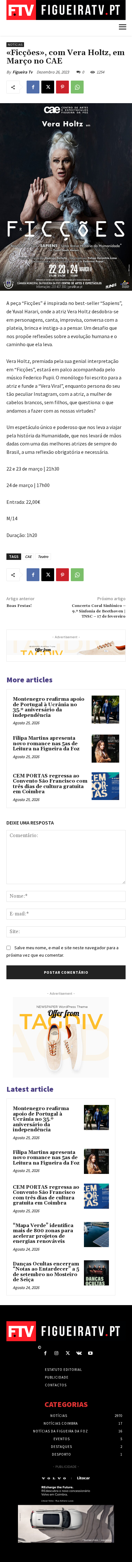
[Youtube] (90, 1353)
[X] (47, 87)
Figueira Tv (22, 72)
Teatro (43, 556)
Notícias (15, 45)
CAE (28, 556)
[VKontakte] (79, 1353)
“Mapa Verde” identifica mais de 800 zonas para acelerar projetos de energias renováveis (43, 1234)
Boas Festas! (19, 605)
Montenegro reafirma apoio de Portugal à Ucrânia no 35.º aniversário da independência (48, 707)
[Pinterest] (62, 87)
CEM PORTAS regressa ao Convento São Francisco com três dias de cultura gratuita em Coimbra (50, 784)
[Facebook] (33, 87)
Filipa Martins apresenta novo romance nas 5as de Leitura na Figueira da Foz (46, 743)
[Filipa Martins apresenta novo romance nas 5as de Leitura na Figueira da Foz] (105, 748)
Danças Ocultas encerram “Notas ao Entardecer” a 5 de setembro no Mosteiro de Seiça (46, 1272)
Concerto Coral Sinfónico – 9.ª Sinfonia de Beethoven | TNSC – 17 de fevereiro (99, 611)
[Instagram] (57, 1353)
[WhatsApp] (77, 87)
